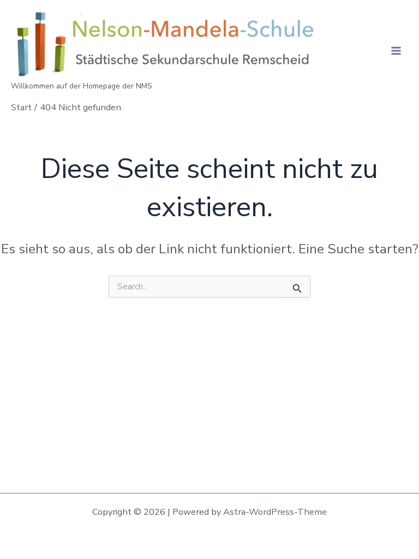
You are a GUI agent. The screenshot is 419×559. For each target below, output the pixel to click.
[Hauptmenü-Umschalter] (396, 50)
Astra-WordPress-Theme (275, 512)
